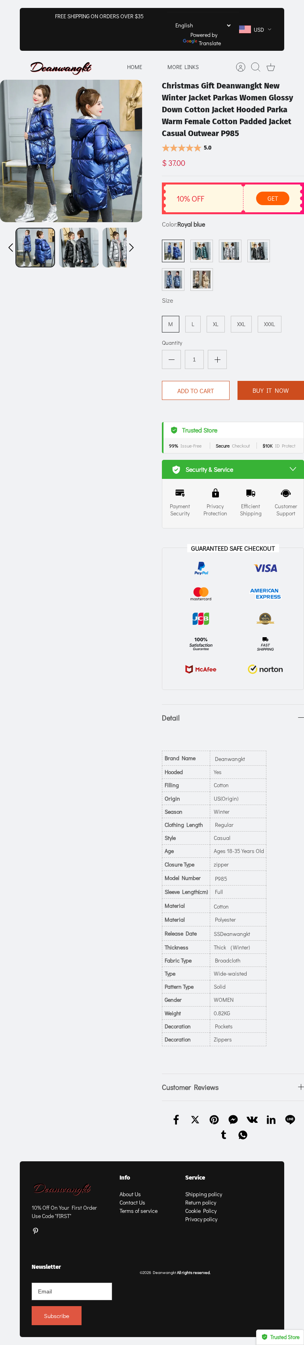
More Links (183, 67)
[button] (10, 247)
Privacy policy (201, 1219)
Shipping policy (203, 1194)
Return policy (200, 1202)
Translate (210, 43)
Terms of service (139, 1210)
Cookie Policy (201, 1210)
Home (134, 67)
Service (195, 1177)
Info (125, 1177)
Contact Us (132, 1202)
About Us (130, 1194)
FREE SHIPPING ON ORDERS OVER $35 (99, 16)
